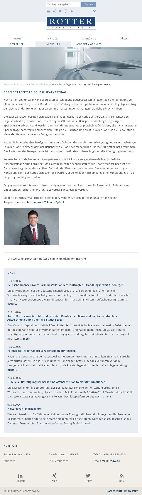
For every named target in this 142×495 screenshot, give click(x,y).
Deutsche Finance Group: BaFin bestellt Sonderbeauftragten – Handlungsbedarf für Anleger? (65, 285)
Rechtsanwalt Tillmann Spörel (45, 202)
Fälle (124, 38)
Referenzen (18, 44)
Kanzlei (53, 38)
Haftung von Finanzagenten (24, 408)
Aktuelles (53, 44)
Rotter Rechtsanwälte (71, 22)
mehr (10, 304)
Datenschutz (114, 491)
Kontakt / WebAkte (89, 44)
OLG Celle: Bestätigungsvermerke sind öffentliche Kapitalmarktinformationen (56, 382)
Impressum (131, 491)
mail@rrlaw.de (111, 461)
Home (18, 38)
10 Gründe (89, 38)
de (94, 11)
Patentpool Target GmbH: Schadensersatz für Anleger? (41, 350)
